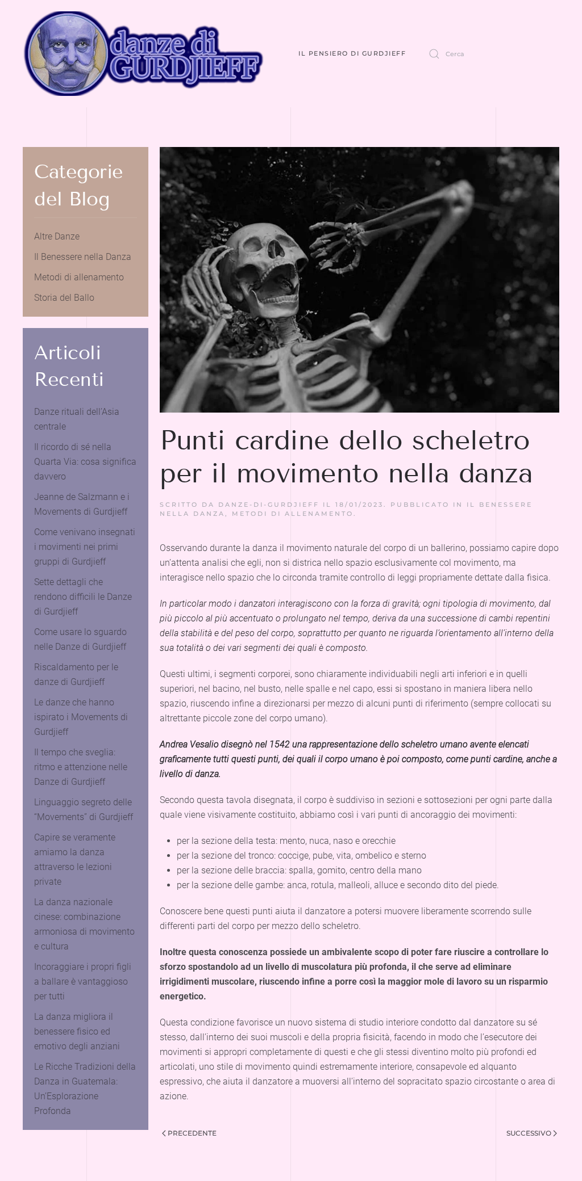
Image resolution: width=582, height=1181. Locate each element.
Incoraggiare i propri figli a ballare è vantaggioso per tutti (82, 981)
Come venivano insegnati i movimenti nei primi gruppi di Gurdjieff (84, 547)
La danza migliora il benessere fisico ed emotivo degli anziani (77, 1031)
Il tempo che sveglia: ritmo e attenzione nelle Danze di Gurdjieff (80, 767)
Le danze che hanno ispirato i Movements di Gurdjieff (81, 717)
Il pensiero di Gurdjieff (352, 53)
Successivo (528, 1133)
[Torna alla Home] (143, 53)
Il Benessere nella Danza (82, 256)
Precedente (192, 1133)
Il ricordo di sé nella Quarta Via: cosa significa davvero (85, 462)
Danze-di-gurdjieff (268, 504)
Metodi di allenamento (293, 514)
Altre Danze (57, 236)
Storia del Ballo (64, 297)
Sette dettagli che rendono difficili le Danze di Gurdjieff (83, 597)
